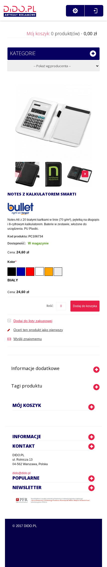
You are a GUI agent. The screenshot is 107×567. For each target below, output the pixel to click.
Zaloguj (95, 10)
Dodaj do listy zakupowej (32, 321)
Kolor (11, 262)
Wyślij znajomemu (27, 339)
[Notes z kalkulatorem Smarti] (27, 174)
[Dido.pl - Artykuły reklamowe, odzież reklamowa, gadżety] (20, 10)
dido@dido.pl (21, 473)
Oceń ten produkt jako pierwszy (38, 330)
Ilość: (50, 306)
